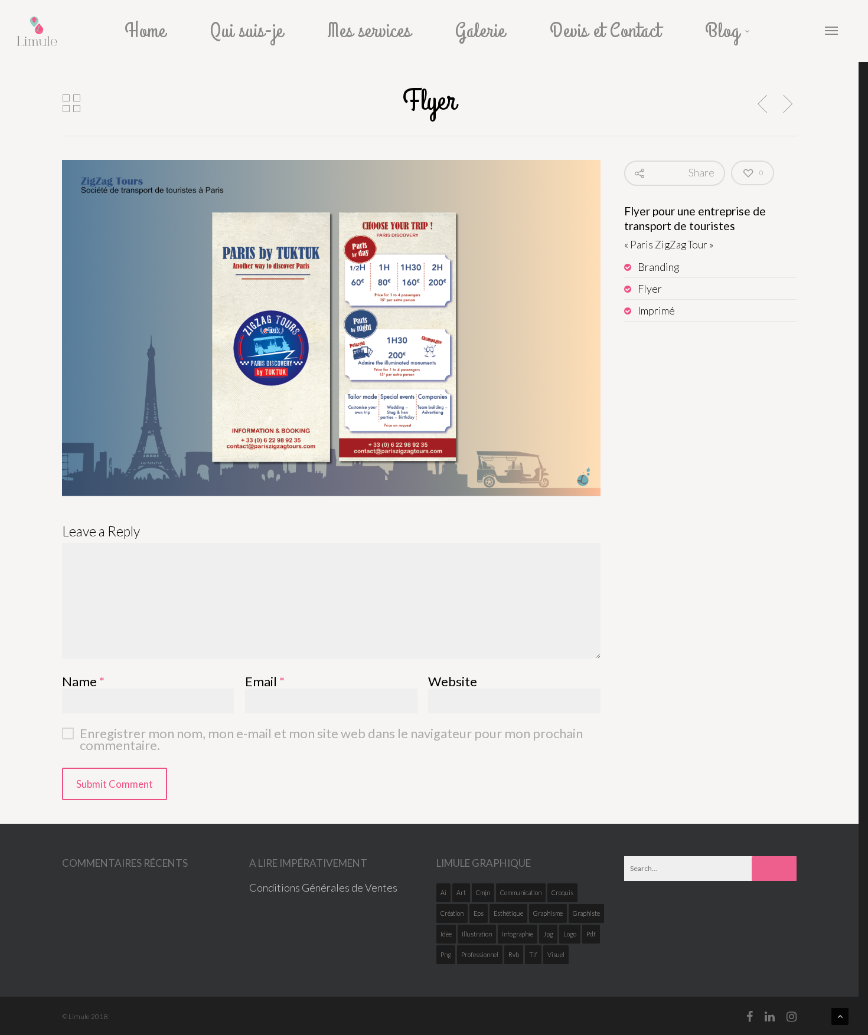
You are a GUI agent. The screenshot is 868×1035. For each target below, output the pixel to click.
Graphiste (586, 913)
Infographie (517, 934)
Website (452, 681)
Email (265, 681)
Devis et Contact (605, 31)
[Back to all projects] (71, 103)
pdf (591, 934)
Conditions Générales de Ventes (323, 887)
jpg (548, 934)
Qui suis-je (246, 31)
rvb (513, 954)
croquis (562, 892)
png (445, 954)
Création (452, 913)
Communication (520, 892)
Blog (722, 31)
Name (83, 681)
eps (479, 913)
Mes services (369, 31)
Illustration (477, 934)
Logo (569, 934)
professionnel (479, 954)
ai (443, 892)
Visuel (555, 954)
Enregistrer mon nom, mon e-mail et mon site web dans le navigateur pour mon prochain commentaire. (331, 733)
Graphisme (548, 913)
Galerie (480, 31)
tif (533, 954)
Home (145, 31)
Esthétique (508, 913)
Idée (446, 934)
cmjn (483, 892)
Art (461, 892)
